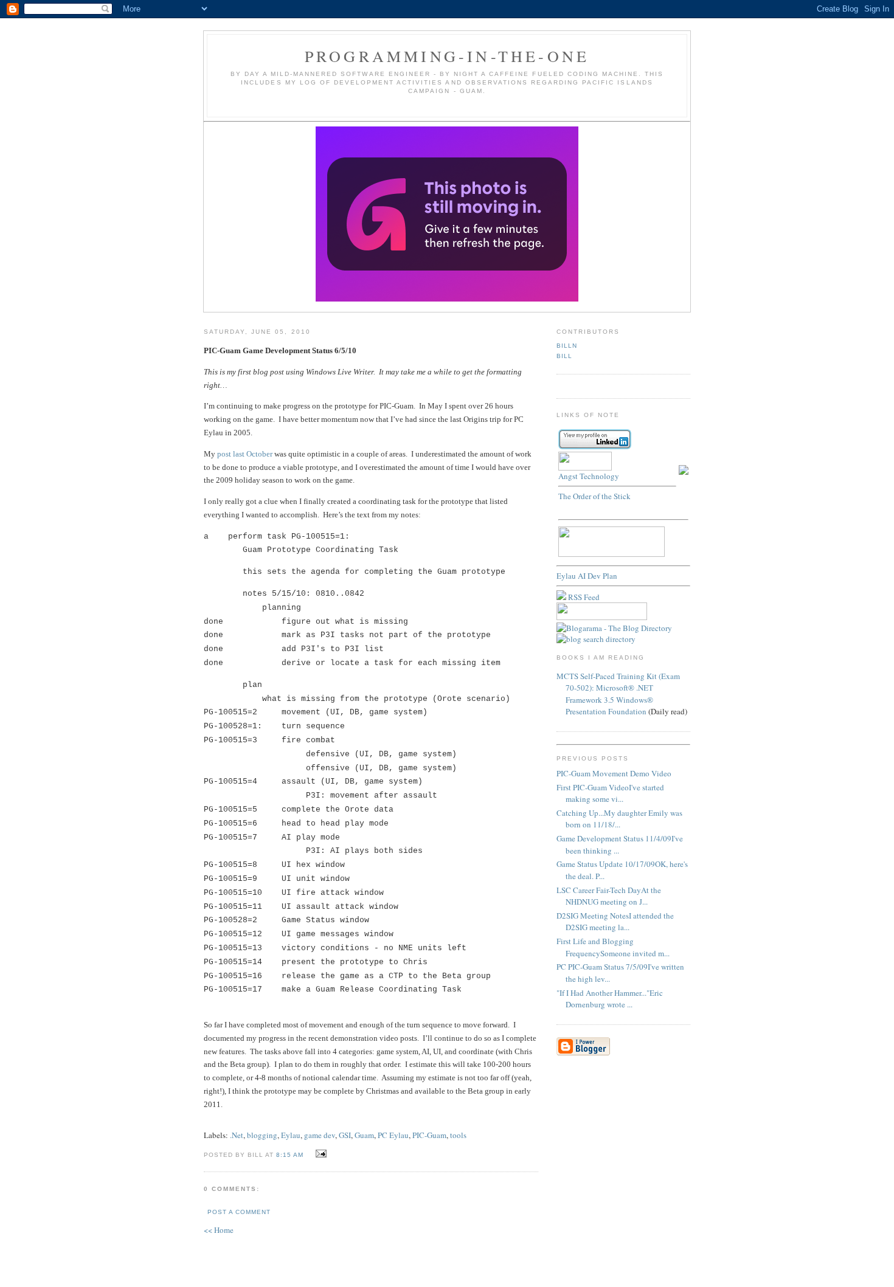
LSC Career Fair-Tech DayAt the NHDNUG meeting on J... (608, 896)
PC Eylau (393, 1135)
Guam (364, 1135)
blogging (262, 1135)
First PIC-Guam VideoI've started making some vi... (610, 793)
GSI (345, 1135)
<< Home (219, 1229)
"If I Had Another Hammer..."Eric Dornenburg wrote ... (609, 998)
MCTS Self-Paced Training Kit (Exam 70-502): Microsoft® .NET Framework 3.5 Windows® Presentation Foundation (618, 694)
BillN (566, 345)
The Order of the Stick (594, 496)
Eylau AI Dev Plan (586, 575)
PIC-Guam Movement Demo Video (613, 773)
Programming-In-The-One (447, 56)
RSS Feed (583, 597)
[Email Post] (319, 1153)
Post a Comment (239, 1212)
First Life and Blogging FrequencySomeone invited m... (613, 947)
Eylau (290, 1135)
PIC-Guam (429, 1135)
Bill (564, 356)
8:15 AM (289, 1154)
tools (458, 1135)
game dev (319, 1135)
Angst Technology (588, 476)
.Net (236, 1135)
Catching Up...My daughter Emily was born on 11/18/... (619, 818)
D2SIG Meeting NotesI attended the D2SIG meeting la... (615, 921)
